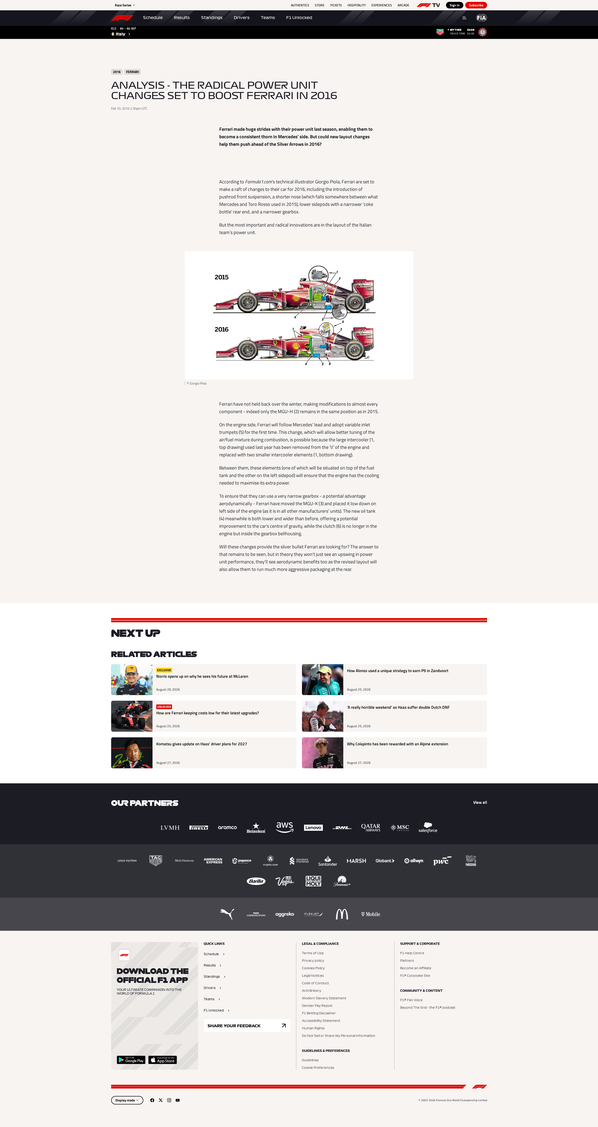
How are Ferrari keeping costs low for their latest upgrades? (207, 713)
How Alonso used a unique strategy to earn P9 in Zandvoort (397, 671)
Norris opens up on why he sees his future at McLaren (202, 676)
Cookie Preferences (318, 1067)
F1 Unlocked (299, 17)
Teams (268, 17)
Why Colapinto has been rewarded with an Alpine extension (397, 744)
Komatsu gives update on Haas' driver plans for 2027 (201, 744)
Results (182, 17)
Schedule (153, 17)
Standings (212, 17)
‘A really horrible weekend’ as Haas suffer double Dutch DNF (398, 707)
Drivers (242, 17)
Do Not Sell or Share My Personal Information (338, 1036)
